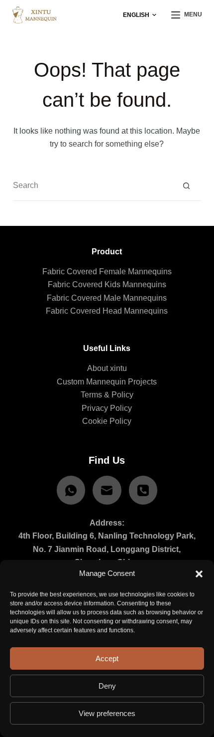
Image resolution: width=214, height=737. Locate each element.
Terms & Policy (107, 394)
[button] (199, 574)
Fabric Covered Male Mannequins (107, 298)
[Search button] (186, 185)
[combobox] (92, 185)
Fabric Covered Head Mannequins (107, 311)
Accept (107, 658)
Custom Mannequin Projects (107, 381)
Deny (107, 686)
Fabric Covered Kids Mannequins (107, 284)
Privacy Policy (107, 408)
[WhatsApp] (71, 490)
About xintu (107, 368)
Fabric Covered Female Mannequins (107, 271)
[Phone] (143, 490)
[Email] (107, 490)
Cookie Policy (106, 421)
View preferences (107, 713)
